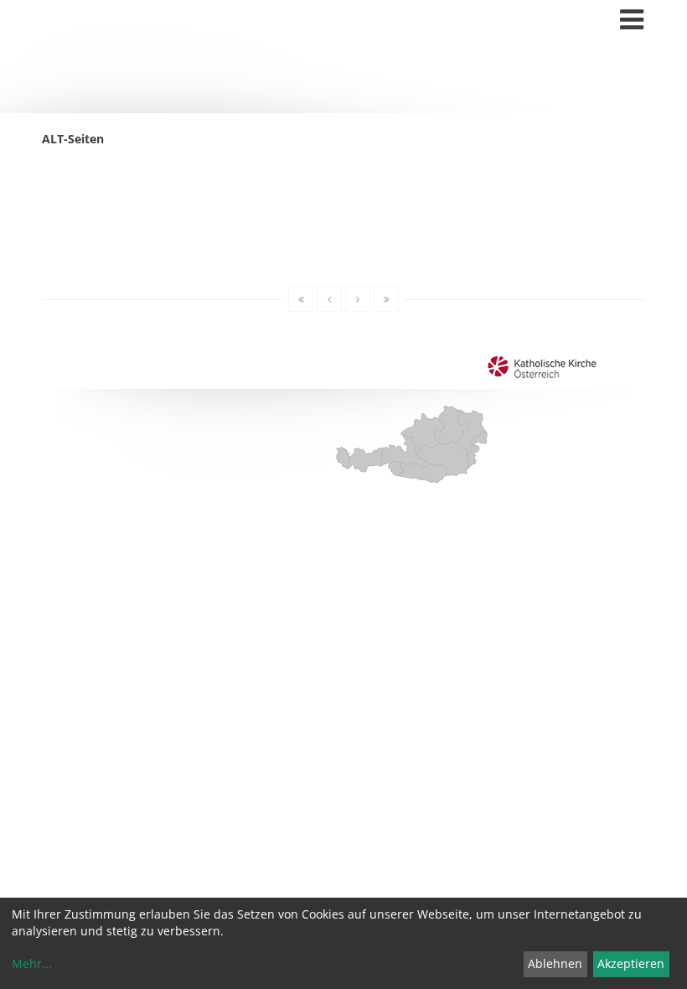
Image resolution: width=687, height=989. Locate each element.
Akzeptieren (630, 963)
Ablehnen (555, 963)
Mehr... (32, 963)
